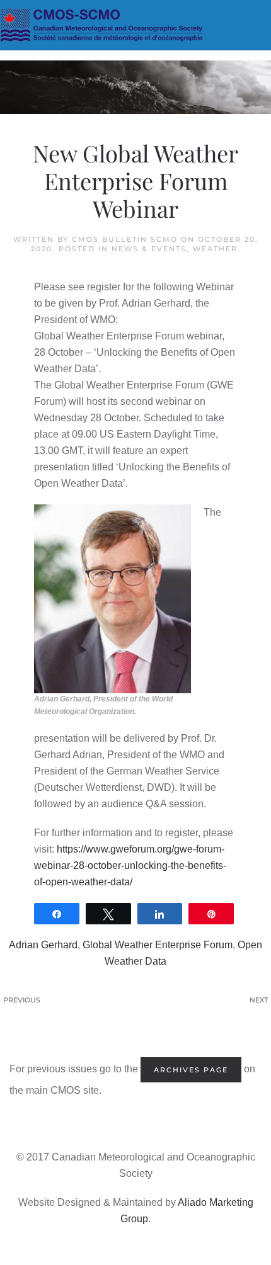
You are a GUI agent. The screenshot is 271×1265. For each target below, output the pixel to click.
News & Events (149, 248)
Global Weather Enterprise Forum (158, 944)
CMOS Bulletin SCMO (125, 239)
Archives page (191, 1069)
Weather (215, 248)
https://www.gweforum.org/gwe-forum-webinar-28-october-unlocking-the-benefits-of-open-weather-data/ (130, 865)
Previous (21, 1000)
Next (259, 1000)
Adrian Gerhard (43, 944)
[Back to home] (135, 25)
